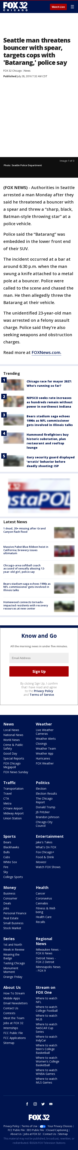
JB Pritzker (43, 812)
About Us (12, 987)
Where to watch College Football (47, 1009)
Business (9, 893)
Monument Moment (10, 970)
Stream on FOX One (45, 990)
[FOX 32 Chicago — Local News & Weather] (15, 7)
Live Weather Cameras (44, 732)
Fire (5, 867)
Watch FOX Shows (48, 867)
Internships (10, 1028)
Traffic (9, 782)
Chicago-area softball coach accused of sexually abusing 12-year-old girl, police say (24, 568)
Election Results (46, 793)
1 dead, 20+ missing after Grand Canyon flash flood (24, 530)
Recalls (40, 922)
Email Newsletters (15, 1003)
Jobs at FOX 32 (13, 1023)
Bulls (6, 852)
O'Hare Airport (13, 808)
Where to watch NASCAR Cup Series (46, 1028)
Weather (44, 724)
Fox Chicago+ (45, 852)
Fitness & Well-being (46, 910)
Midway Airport (13, 813)
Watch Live (58, 7)
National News (13, 735)
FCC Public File (13, 1033)
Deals (7, 903)
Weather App (44, 753)
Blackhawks (11, 847)
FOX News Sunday (15, 772)
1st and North (12, 945)
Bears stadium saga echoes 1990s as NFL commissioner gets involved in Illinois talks (50, 420)
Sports (9, 836)
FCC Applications (14, 1038)
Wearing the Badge (11, 956)
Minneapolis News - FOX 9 (48, 969)
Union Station (12, 818)
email (51, 1104)
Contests (9, 1013)
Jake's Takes (44, 842)
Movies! (41, 862)
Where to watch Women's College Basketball (47, 1061)
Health (42, 887)
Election (41, 788)
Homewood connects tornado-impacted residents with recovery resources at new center (25, 605)
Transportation (13, 788)
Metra (7, 803)
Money (9, 887)
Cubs (6, 857)
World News (11, 740)
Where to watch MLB (46, 1017)
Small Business (13, 923)
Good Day (10, 753)
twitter (43, 1104)
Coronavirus (44, 898)
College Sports (13, 877)
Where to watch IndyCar (46, 1038)
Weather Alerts (46, 739)
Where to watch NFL (46, 1000)
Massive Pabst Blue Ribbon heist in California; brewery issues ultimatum (25, 550)
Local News (11, 730)
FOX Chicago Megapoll (12, 765)
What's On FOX (46, 847)
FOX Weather (45, 763)
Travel (7, 793)
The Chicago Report (44, 800)
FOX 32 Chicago (12, 70)
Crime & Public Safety (13, 746)
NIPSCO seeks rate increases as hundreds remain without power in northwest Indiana (50, 402)
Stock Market (12, 928)
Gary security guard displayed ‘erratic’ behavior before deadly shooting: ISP (51, 461)
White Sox (10, 862)
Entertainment (50, 836)
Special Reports (13, 758)
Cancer (40, 893)
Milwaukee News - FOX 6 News (48, 951)
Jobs (6, 908)
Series (9, 938)
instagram (35, 1104)
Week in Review (13, 949)
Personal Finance (14, 913)
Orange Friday (12, 977)
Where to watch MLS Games (46, 1080)
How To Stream (14, 993)
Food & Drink (45, 857)
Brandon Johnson (47, 817)
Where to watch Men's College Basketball (46, 1049)
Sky (5, 872)
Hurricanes (43, 758)
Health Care (44, 917)
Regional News (44, 941)
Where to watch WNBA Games (46, 1072)
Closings (41, 743)
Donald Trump (45, 807)
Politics (43, 782)
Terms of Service (42, 695)
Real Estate (11, 918)
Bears (7, 842)
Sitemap (8, 1043)
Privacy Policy (43, 691)
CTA (6, 798)
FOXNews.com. (46, 352)
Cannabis (42, 903)
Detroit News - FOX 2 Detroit (46, 960)
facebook (27, 1104)
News (27, 70)
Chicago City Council (44, 824)
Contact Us (10, 1008)
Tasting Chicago (14, 963)
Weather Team (46, 748)
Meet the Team (13, 1018)
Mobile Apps (11, 998)
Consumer (10, 898)
